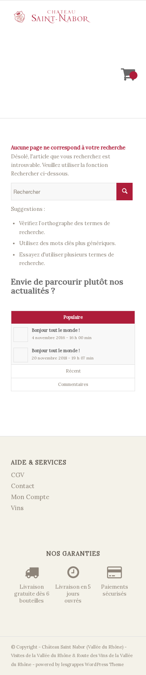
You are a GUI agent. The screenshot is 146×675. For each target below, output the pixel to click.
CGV (17, 475)
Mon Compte (30, 497)
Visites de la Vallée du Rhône (41, 655)
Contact (22, 486)
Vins (17, 508)
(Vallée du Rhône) (104, 647)
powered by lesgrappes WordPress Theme (80, 664)
